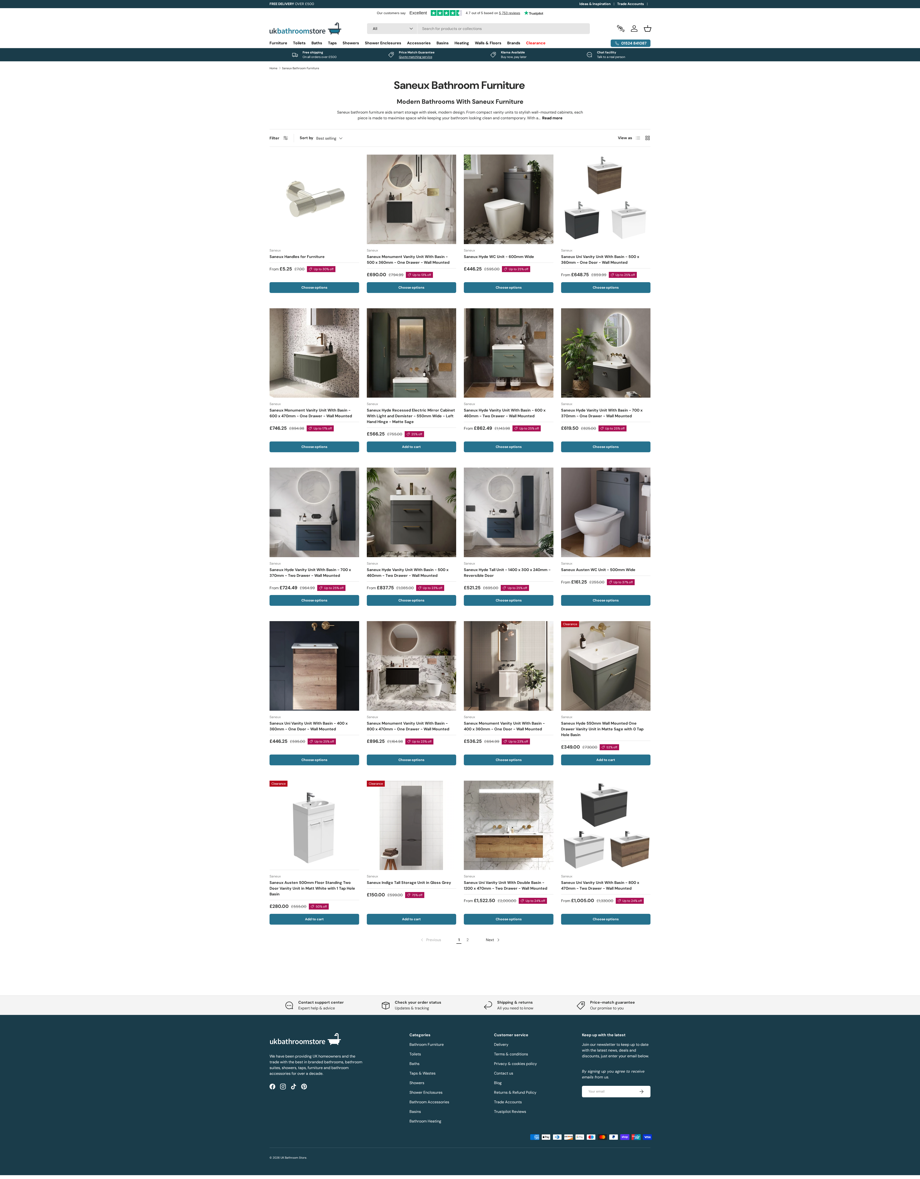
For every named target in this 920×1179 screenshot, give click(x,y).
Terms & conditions (511, 1054)
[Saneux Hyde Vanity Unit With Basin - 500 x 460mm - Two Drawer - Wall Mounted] (411, 512)
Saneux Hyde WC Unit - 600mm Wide (499, 256)
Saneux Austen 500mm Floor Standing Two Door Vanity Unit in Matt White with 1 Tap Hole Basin (312, 888)
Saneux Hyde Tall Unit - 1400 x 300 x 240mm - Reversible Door (507, 572)
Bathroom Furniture (426, 1044)
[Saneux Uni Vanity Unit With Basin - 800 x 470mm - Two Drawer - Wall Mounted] (606, 825)
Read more (552, 117)
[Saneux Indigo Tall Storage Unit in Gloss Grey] (411, 825)
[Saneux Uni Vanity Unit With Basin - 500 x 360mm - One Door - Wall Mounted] (606, 199)
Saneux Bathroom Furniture (300, 68)
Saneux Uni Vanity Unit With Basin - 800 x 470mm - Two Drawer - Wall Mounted (600, 885)
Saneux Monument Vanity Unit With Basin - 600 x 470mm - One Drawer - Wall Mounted (311, 413)
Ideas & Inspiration (595, 4)
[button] (647, 28)
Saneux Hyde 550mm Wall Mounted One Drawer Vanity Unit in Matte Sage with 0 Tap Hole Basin (602, 729)
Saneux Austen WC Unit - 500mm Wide (598, 569)
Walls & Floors (488, 43)
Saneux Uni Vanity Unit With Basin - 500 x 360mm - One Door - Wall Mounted (600, 259)
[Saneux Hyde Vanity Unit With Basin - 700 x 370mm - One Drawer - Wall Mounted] (606, 353)
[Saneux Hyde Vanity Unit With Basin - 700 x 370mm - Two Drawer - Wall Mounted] (314, 512)
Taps (332, 43)
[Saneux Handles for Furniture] (314, 199)
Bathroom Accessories (429, 1102)
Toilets (299, 43)
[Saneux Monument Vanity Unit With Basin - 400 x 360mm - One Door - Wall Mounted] (508, 666)
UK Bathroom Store (293, 1158)
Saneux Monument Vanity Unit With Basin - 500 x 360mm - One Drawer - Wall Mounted (408, 259)
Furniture (278, 43)
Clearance (536, 43)
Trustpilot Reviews (510, 1111)
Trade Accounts (630, 4)
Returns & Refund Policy (515, 1092)
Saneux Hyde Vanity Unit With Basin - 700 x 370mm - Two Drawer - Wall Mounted (310, 572)
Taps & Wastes (422, 1073)
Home (273, 68)
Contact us (503, 1073)
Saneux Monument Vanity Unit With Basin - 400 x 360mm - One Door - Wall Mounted (504, 726)
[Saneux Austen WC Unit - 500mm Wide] (606, 512)
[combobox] (478, 28)
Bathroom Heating (425, 1121)
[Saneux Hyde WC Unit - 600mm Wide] (508, 199)
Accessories (419, 43)
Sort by (306, 137)
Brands (513, 43)
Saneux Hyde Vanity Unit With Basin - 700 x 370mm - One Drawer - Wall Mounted (602, 413)
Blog (498, 1082)
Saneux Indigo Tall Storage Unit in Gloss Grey (409, 882)
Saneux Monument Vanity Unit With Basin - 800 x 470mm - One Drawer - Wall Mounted (408, 726)
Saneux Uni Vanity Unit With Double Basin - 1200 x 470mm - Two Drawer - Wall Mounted (505, 885)
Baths (316, 43)
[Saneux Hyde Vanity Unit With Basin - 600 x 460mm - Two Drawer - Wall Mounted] (508, 353)
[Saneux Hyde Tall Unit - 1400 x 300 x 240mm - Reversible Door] (508, 512)
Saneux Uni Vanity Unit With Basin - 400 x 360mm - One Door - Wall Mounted (309, 726)
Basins (443, 43)
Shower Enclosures (383, 43)
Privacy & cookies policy (515, 1063)
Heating (461, 43)
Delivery (501, 1044)
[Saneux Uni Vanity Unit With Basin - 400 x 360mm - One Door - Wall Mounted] (314, 666)
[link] (430, 940)
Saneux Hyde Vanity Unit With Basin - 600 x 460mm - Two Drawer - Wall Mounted (505, 413)
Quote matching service (415, 57)
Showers (351, 43)
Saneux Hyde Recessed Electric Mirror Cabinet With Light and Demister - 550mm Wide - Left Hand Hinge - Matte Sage (411, 416)
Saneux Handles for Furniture (297, 256)
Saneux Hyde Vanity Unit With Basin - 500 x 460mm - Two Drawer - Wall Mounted (407, 572)
